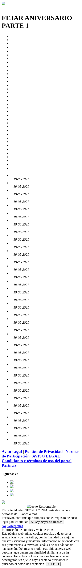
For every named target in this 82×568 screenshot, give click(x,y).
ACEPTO (53, 564)
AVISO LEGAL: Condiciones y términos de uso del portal (36, 458)
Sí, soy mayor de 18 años (46, 522)
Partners (9, 465)
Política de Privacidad (44, 451)
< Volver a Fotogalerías (17, 7)
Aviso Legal (12, 451)
